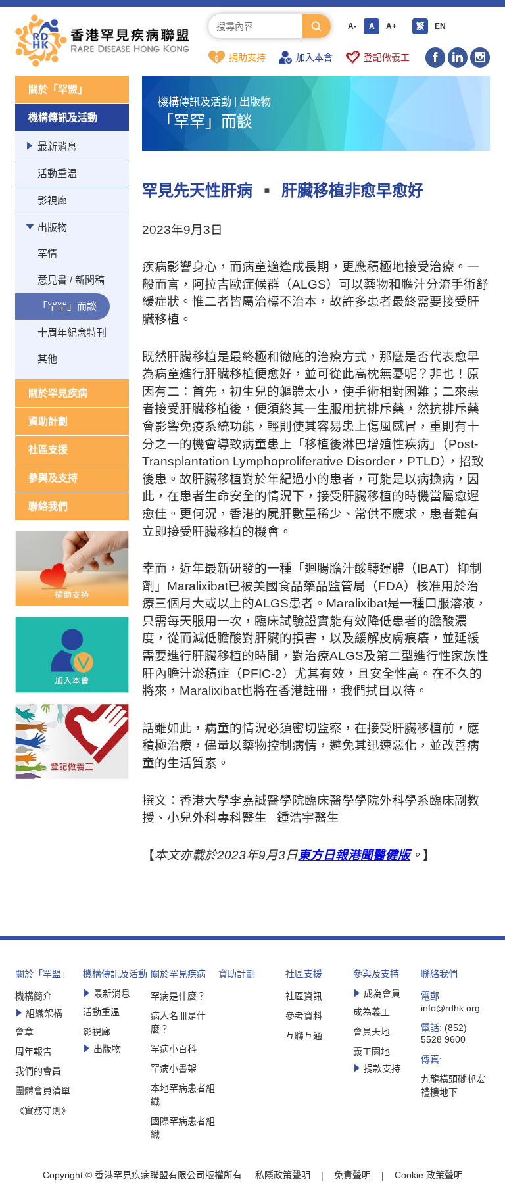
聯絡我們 (48, 506)
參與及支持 (53, 477)
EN (440, 26)
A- (352, 26)
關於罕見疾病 (57, 392)
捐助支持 (247, 57)
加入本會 (314, 57)
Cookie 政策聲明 (429, 1174)
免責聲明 (352, 1174)
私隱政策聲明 (282, 1174)
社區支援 (48, 449)
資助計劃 (48, 421)
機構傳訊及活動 (62, 117)
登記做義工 (387, 57)
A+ (391, 26)
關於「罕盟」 (57, 89)
